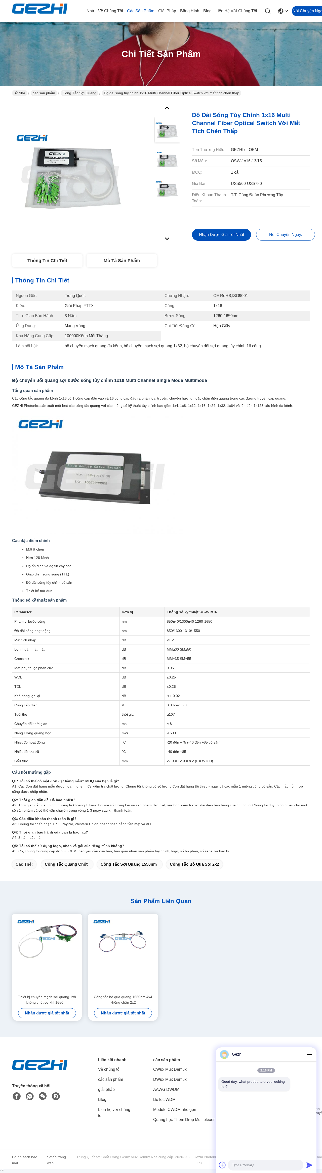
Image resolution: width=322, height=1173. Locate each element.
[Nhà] (39, 1071)
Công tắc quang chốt (66, 864)
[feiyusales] (55, 1096)
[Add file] (222, 1164)
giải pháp (167, 11)
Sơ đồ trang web (56, 1160)
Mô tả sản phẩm (122, 260)
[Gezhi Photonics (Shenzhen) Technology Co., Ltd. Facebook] (16, 1096)
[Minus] (309, 1054)
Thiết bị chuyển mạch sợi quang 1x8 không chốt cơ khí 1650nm (47, 999)
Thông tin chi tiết (47, 260)
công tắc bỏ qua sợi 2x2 (194, 864)
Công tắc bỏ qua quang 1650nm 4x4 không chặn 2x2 (123, 999)
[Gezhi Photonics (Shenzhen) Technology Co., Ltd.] (39, 11)
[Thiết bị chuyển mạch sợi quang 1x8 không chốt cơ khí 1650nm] (47, 954)
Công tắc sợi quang (79, 93)
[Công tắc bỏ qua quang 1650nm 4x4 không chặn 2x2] (123, 954)
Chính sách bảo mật (24, 1160)
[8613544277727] (29, 1096)
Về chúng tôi (110, 11)
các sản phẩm (140, 11)
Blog (207, 11)
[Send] (309, 1164)
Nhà (90, 11)
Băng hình (189, 11)
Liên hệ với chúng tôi (236, 11)
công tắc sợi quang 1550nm (129, 864)
